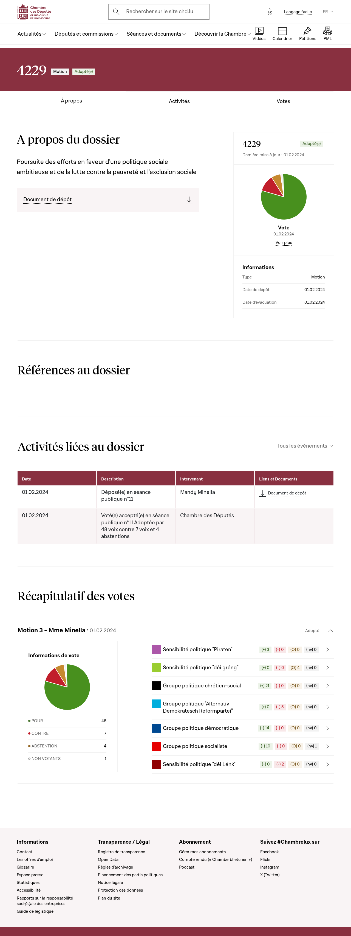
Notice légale (110, 882)
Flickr (265, 859)
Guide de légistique (35, 911)
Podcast (186, 867)
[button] (243, 649)
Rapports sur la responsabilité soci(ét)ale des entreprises (45, 900)
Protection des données (120, 890)
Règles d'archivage (115, 867)
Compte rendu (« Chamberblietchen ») (215, 859)
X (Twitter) (269, 875)
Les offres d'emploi (35, 859)
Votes (283, 101)
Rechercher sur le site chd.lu (159, 11)
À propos (71, 101)
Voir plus (284, 242)
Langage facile (298, 12)
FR (325, 12)
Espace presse (30, 875)
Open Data (108, 859)
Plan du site (109, 898)
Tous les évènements (302, 446)
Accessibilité (29, 890)
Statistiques (28, 882)
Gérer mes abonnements (202, 852)
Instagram (269, 867)
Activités (179, 101)
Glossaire (25, 867)
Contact (24, 852)
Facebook (269, 852)
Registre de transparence (121, 852)
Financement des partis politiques (130, 875)
